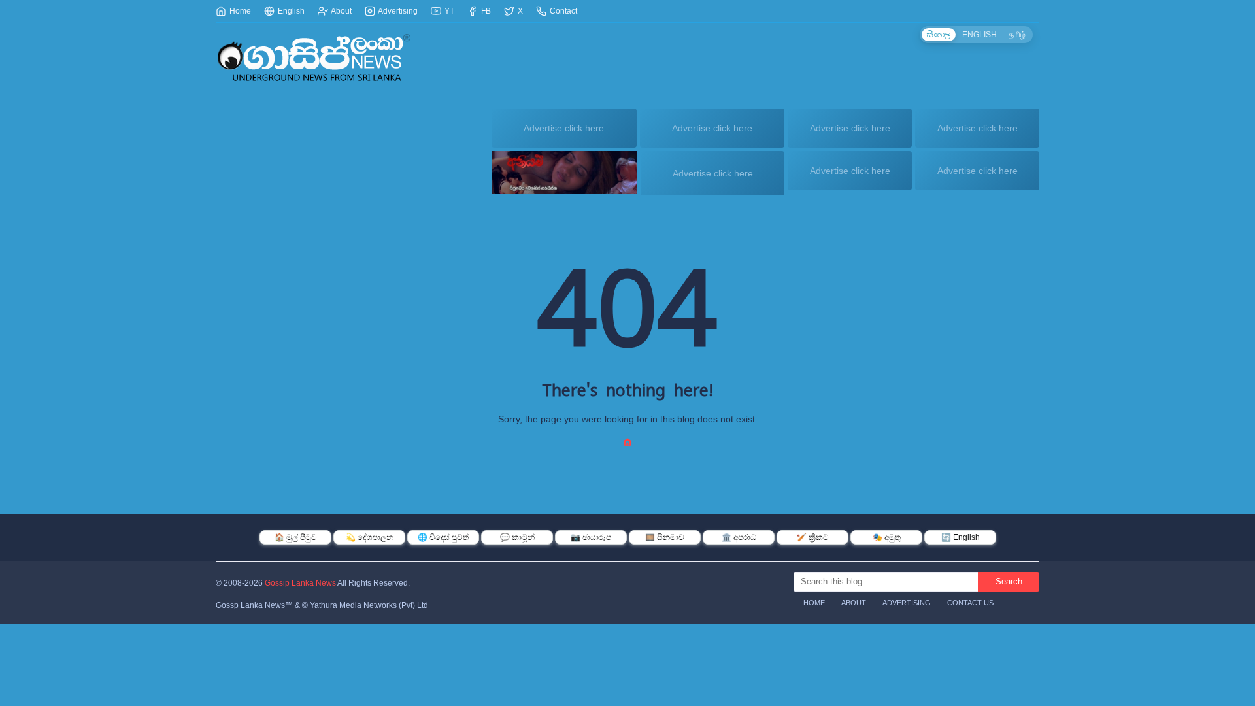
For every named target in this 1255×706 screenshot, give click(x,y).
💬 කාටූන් (517, 537)
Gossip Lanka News (300, 583)
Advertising (397, 11)
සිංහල (938, 34)
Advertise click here (564, 128)
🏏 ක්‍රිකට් (813, 537)
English (290, 11)
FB (485, 11)
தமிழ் (1017, 34)
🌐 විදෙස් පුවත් (443, 537)
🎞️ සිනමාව (664, 537)
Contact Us (970, 603)
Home (239, 11)
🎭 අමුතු (887, 537)
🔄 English (960, 537)
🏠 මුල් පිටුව (296, 537)
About (340, 11)
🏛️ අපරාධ (739, 537)
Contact (562, 11)
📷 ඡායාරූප (591, 537)
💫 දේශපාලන (369, 537)
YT (448, 11)
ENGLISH (979, 34)
